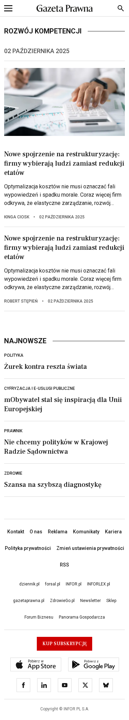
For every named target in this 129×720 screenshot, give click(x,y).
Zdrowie (13, 473)
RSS (64, 565)
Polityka (13, 355)
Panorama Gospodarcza (82, 617)
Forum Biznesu (38, 617)
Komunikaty (86, 531)
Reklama (57, 531)
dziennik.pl (29, 584)
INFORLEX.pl (98, 584)
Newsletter (90, 600)
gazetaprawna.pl (28, 600)
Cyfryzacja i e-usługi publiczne (39, 388)
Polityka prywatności (28, 548)
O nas (36, 531)
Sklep (111, 600)
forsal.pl (52, 584)
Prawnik (13, 430)
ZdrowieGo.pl (62, 600)
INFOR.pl (74, 584)
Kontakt (15, 531)
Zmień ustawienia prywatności (90, 548)
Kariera (113, 531)
